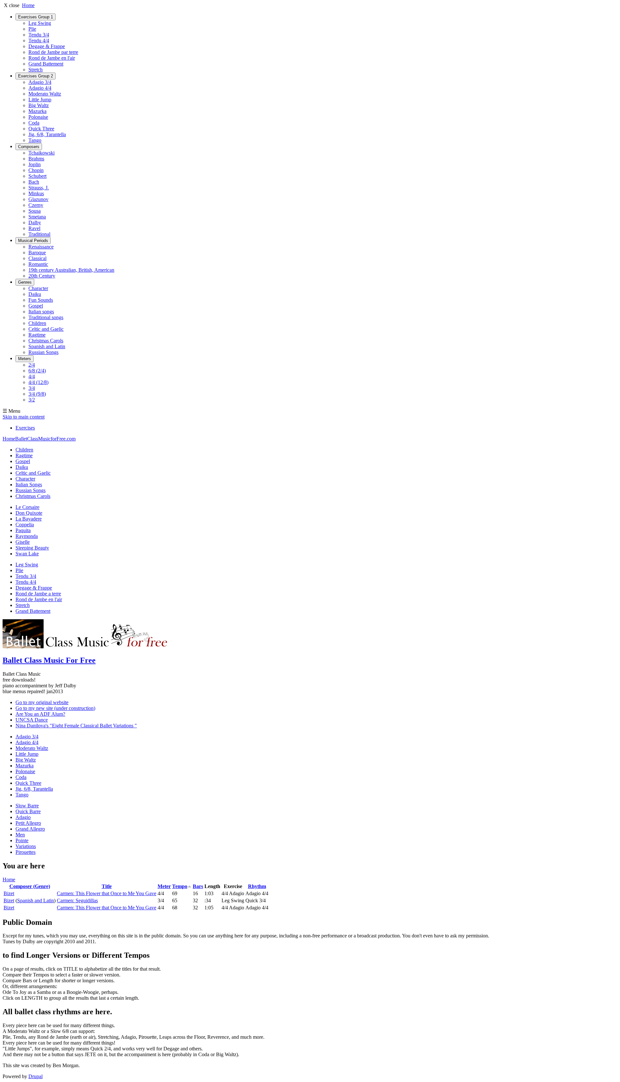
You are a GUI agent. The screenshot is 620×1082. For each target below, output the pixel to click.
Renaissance (41, 246)
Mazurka (37, 111)
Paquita (23, 530)
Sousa (34, 211)
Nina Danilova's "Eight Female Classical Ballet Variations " (76, 725)
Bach (33, 182)
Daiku (34, 294)
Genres (25, 282)
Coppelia (25, 524)
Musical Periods (33, 240)
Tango (34, 140)
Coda (33, 123)
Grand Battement (45, 63)
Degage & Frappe (46, 46)
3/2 (31, 399)
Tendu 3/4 (38, 34)
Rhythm (257, 886)
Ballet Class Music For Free (49, 660)
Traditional (39, 234)
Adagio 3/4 (39, 82)
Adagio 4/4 (39, 88)
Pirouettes (26, 852)
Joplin (34, 164)
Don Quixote (29, 513)
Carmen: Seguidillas (77, 900)
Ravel (34, 228)
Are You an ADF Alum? (40, 714)
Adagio (23, 817)
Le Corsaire (27, 507)
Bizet (9, 893)
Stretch (35, 69)
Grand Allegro (30, 829)
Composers (28, 146)
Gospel (35, 305)
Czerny (35, 205)
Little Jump (39, 99)
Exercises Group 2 (35, 76)
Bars (198, 886)
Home (28, 5)
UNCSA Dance (32, 720)
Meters (24, 358)
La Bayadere (29, 518)
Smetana (37, 216)
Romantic (38, 264)
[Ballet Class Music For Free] (87, 646)
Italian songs (41, 311)
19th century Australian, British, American (71, 270)
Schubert (37, 176)
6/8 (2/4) (37, 370)
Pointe (22, 840)
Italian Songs (29, 484)
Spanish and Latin (46, 346)
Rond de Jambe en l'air (51, 58)
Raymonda (27, 536)
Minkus (36, 193)
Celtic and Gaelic (46, 329)
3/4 (31, 388)
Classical (37, 258)
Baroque (37, 252)
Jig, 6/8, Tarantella (47, 134)
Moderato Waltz (44, 93)
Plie (32, 29)
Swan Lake (27, 553)
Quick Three (41, 128)
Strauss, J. (38, 187)
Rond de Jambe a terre (38, 593)
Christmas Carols (45, 340)
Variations (26, 846)
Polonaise (38, 117)
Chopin (36, 170)
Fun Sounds (40, 300)
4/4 (31, 376)
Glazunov (38, 199)
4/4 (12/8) (38, 382)
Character (38, 288)
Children (37, 323)
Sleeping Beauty (32, 548)
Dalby (34, 222)
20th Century (41, 275)
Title (107, 886)
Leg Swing (39, 23)
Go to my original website (42, 702)
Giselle (23, 542)
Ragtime (37, 335)
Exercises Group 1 (35, 17)
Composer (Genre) (29, 886)
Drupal (35, 1076)
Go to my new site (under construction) (55, 708)
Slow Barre (27, 805)
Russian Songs (43, 352)
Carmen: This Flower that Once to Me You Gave (106, 893)
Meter (164, 886)
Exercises (25, 427)
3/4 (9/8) (37, 394)
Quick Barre (28, 811)
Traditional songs (45, 317)
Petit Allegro (28, 823)
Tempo (179, 886)
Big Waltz (38, 105)
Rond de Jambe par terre (53, 52)
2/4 (31, 365)
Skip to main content (24, 417)
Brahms (36, 158)
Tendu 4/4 (38, 40)
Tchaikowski (41, 153)
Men (20, 834)
